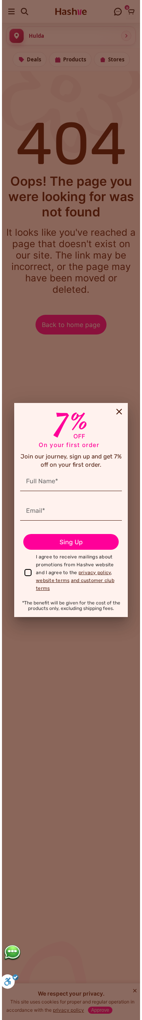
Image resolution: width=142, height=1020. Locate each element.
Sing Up (71, 542)
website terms (52, 580)
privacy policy (94, 572)
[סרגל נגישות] (9, 982)
